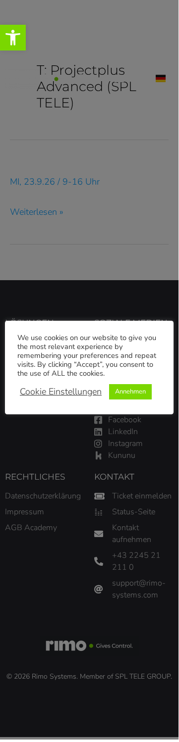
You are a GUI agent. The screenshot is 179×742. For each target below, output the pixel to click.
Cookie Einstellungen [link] (61, 391)
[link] (13, 37)
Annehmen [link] (130, 391)
